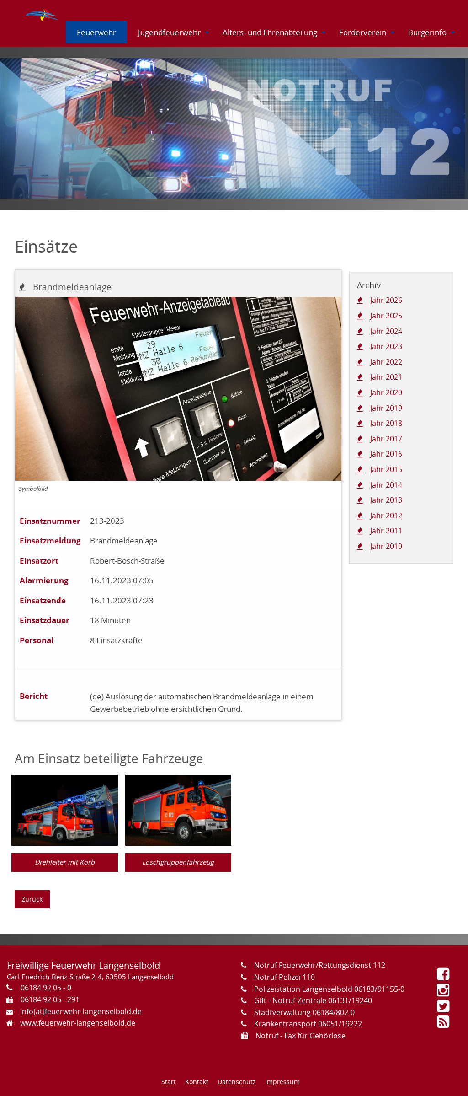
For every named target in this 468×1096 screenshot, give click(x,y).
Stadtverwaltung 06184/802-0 (304, 1012)
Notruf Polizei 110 (284, 977)
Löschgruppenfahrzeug (178, 862)
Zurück (32, 899)
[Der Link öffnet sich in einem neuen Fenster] (445, 976)
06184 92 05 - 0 (46, 988)
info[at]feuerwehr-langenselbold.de (81, 1011)
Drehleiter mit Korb (65, 862)
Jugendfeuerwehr (169, 32)
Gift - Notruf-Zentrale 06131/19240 (313, 1000)
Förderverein (362, 32)
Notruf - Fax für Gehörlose (300, 1036)
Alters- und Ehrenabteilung (270, 32)
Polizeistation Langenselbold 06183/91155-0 (329, 989)
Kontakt (196, 1081)
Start (168, 1081)
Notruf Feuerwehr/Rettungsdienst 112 (319, 965)
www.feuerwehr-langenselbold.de (77, 1023)
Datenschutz (237, 1081)
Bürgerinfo (427, 32)
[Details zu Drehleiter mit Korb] (64, 809)
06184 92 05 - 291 (50, 999)
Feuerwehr (96, 32)
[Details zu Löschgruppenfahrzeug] (178, 809)
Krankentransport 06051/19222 (308, 1024)
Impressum (282, 1081)
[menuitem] (42, 12)
